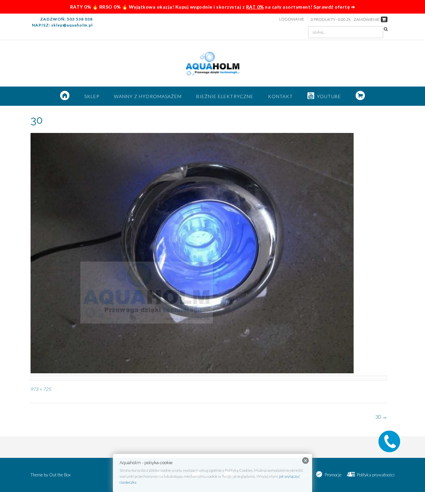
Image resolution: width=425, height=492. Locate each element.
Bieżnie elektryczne (224, 96)
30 (381, 417)
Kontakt (280, 96)
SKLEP (91, 96)
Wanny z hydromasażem (148, 96)
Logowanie (291, 19)
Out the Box (60, 474)
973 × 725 (41, 389)
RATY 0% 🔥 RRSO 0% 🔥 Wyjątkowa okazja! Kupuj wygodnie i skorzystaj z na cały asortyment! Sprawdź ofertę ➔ (212, 7)
